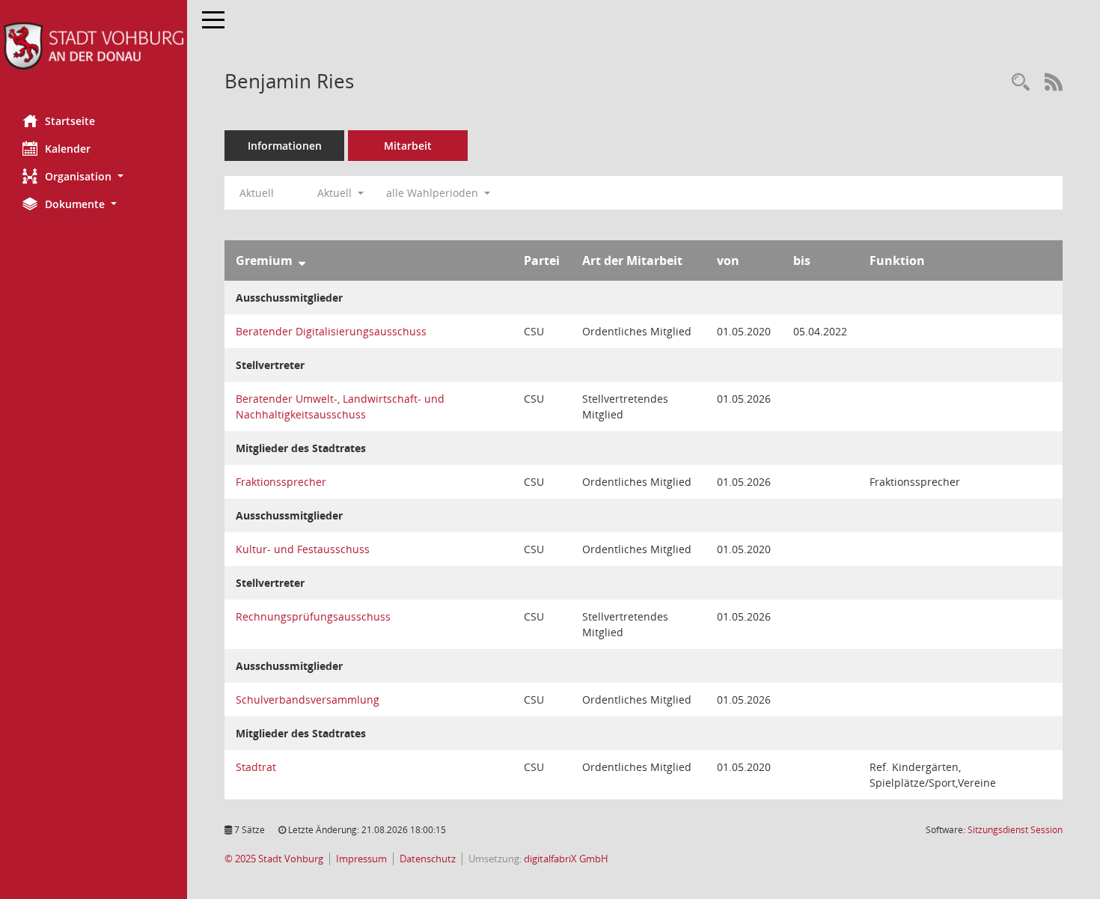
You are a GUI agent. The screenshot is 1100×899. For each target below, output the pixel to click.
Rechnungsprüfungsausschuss (313, 616)
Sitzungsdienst (1015, 829)
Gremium (264, 260)
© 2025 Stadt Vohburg (273, 859)
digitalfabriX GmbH (566, 859)
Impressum (361, 859)
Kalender (68, 148)
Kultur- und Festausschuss (303, 549)
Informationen (285, 145)
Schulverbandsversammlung (307, 699)
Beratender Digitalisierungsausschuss (331, 331)
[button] (93, 176)
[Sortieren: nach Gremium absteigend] (302, 260)
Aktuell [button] (336, 193)
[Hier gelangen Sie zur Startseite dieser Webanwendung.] (93, 46)
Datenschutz (428, 859)
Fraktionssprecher (281, 482)
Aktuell (256, 193)
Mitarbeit (408, 145)
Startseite (70, 121)
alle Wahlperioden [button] (433, 193)
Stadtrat (256, 767)
